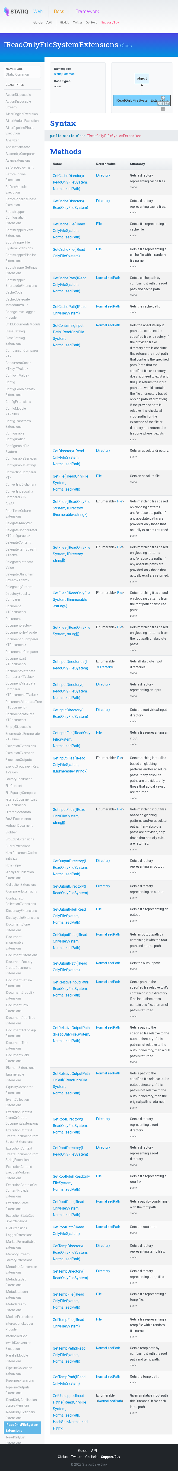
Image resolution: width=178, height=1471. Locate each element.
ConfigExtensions (18, 402)
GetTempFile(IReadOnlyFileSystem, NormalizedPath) (68, 1301)
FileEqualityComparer (21, 793)
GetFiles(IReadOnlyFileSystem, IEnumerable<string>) (71, 599)
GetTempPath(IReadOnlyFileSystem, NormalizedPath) (69, 1355)
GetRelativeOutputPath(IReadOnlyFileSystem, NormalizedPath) (71, 1034)
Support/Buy (110, 22)
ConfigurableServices (21, 458)
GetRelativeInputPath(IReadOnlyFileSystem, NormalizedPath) (71, 988)
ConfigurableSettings (21, 465)
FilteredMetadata (18, 812)
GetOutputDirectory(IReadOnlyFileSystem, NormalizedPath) (70, 867)
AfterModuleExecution (22, 121)
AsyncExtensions (18, 160)
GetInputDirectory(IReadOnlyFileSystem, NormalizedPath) (70, 691)
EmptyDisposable (18, 727)
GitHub (64, 22)
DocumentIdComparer (22, 652)
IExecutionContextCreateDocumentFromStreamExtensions (22, 1135)
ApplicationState (18, 147)
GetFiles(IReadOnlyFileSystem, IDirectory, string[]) (71, 554)
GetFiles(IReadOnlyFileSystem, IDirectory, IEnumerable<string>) (71, 508)
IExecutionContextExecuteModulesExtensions (19, 1172)
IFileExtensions (16, 1228)
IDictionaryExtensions (21, 911)
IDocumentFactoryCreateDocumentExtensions (19, 967)
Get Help (91, 22)
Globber (11, 832)
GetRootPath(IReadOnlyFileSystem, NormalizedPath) (68, 1208)
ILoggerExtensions (19, 1235)
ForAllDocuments (18, 819)
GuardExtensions (18, 846)
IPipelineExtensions (20, 1380)
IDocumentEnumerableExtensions (14, 942)
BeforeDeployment (20, 167)
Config (10, 382)
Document (13, 619)
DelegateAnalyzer (19, 523)
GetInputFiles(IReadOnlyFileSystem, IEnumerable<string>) (70, 764)
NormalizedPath (108, 278)
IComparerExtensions (21, 891)
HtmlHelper (14, 865)
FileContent (14, 786)
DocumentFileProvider (22, 632)
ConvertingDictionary (21, 484)
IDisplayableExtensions (22, 917)
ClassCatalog (15, 331)
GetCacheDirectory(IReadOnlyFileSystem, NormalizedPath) (70, 182)
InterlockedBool (17, 1336)
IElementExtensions (20, 1068)
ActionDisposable (18, 95)
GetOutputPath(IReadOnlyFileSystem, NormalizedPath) (70, 941)
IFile (99, 224)
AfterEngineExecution (22, 114)
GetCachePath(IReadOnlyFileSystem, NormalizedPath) (69, 284)
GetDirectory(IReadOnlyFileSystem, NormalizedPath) (68, 457)
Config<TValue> (17, 375)
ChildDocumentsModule (23, 324)
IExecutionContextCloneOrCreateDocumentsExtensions (22, 1117)
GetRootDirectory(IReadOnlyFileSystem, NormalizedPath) (70, 1125)
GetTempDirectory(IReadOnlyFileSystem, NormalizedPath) (70, 1252)
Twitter (77, 22)
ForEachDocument (19, 825)
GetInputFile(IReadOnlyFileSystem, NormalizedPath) (71, 739)
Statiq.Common (17, 74)
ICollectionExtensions (21, 884)
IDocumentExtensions (22, 955)
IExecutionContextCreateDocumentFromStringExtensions (22, 1154)
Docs (59, 11)
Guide (38, 22)
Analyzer (12, 140)
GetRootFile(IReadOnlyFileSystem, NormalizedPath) (71, 1183)
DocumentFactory (19, 625)
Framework (87, 11)
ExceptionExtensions (21, 746)
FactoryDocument (19, 779)
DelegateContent (18, 542)
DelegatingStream (19, 587)
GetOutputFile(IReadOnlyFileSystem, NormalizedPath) (69, 916)
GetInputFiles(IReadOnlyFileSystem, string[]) (69, 816)
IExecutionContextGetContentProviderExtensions (21, 1190)
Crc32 (10, 504)
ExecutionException (20, 753)
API (49, 22)
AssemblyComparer (20, 154)
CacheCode (14, 292)
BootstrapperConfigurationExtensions (15, 217)
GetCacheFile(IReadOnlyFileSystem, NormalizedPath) (69, 230)
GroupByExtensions (20, 839)
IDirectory (103, 175)
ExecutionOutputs (19, 760)
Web (38, 11)
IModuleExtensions (19, 1317)
